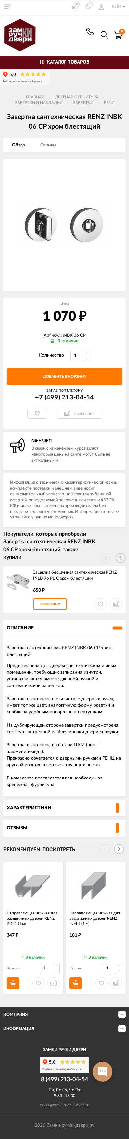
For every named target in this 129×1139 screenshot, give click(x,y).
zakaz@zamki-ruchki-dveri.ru (64, 1105)
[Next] (119, 849)
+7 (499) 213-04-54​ (90, 31)
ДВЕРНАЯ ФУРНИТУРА (76, 97)
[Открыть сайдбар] (7, 6)
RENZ (109, 103)
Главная (35, 97)
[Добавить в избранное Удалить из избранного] (37, 414)
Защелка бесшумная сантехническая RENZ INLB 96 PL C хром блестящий (75, 575)
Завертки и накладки (39, 103)
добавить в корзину (64, 376)
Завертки (83, 103)
